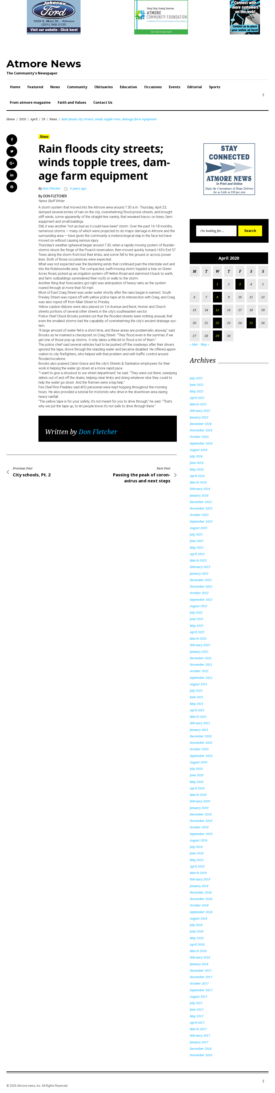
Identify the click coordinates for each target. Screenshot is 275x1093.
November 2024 (201, 430)
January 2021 (199, 730)
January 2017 (199, 1042)
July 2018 (196, 925)
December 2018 (201, 892)
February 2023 (200, 567)
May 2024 (196, 469)
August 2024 (198, 450)
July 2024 (196, 456)
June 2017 (196, 1009)
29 (43, 119)
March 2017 (198, 1029)
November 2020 (201, 743)
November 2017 (201, 977)
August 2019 (198, 840)
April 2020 (197, 788)
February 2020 (200, 801)
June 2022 (196, 619)
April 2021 (197, 710)
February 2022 (200, 645)
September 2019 (201, 834)
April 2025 (197, 398)
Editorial (194, 87)
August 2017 (198, 996)
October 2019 (199, 827)
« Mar (194, 344)
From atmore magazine (30, 102)
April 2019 (197, 866)
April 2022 (197, 632)
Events (174, 87)
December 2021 (201, 658)
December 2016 (201, 1049)
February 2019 (200, 879)
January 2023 (199, 573)
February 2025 (200, 411)
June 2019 (196, 853)
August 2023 (198, 528)
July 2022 (196, 612)
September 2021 (201, 678)
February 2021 (200, 723)
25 (251, 323)
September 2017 (201, 990)
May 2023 (196, 547)
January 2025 (199, 417)
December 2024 (201, 424)
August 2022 (198, 606)
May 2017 (196, 1016)
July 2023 (196, 534)
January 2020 (199, 808)
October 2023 (199, 515)
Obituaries (103, 87)
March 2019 (198, 873)
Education (128, 87)
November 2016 (201, 1055)
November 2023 (201, 508)
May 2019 (196, 860)
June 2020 (196, 775)
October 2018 (199, 905)
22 (217, 323)
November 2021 (201, 664)
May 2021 (196, 704)
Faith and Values (72, 102)
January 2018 (199, 964)
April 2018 (197, 944)
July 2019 (196, 847)
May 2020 (196, 782)
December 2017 (201, 970)
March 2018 (198, 951)
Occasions (153, 87)
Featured (35, 87)
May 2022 (196, 626)
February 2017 (200, 1035)
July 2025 (196, 378)
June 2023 (196, 541)
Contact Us (102, 102)
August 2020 (198, 762)
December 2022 (201, 580)
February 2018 (200, 957)
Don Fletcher (52, 188)
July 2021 (196, 691)
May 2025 (196, 391)
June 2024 (196, 463)
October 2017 (199, 983)
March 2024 (198, 482)
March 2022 (198, 638)
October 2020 (199, 749)
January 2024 (199, 495)
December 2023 (201, 502)
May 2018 (196, 938)
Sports (214, 87)
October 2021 (199, 671)
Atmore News (43, 63)
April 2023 (197, 554)
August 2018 (198, 918)
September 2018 (201, 912)
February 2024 (200, 489)
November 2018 (201, 899)
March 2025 (198, 404)
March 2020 (198, 795)
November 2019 (201, 821)
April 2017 (197, 1022)
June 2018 (196, 931)
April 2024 (197, 476)
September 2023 (201, 521)
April (33, 119)
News (55, 87)
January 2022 (199, 652)
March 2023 (198, 560)
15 (217, 310)
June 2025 (196, 385)
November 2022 (201, 586)
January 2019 (199, 886)
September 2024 (201, 443)
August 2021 (198, 684)
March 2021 (198, 717)
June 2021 (196, 697)
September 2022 (201, 599)
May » (205, 344)
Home (15, 87)
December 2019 (201, 814)
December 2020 (201, 736)
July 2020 (196, 769)
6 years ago (78, 188)
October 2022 (199, 593)
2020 (22, 119)
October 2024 (199, 437)
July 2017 (196, 1003)
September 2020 (201, 756)
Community (77, 87)
